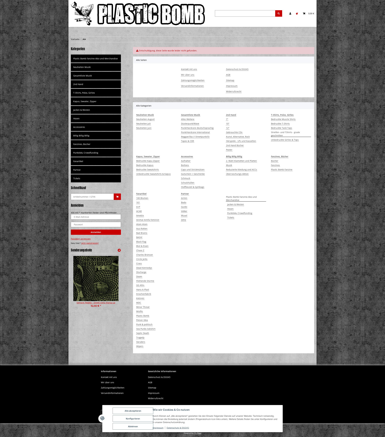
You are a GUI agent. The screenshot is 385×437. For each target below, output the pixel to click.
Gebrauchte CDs (234, 132)
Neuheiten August (145, 119)
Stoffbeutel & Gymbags (192, 187)
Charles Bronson (144, 254)
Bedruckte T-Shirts (280, 123)
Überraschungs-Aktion (237, 173)
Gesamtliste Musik (82, 75)
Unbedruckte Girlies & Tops (285, 139)
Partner (77, 169)
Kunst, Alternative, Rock (238, 136)
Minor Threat (142, 307)
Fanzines (275, 165)
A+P (138, 206)
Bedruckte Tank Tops (281, 127)
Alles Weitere (187, 119)
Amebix (140, 215)
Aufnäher (186, 160)
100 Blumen (142, 198)
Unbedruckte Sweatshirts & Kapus (153, 173)
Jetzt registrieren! (90, 243)
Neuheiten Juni (143, 127)
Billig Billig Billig (81, 135)
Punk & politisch (144, 324)
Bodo (183, 202)
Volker (184, 211)
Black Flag (141, 241)
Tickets (230, 217)
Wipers (139, 346)
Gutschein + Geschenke (193, 173)
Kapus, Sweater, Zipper (84, 101)
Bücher (274, 160)
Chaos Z (140, 250)
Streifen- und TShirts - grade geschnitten (285, 134)
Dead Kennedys (144, 267)
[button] (290, 13)
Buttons (185, 165)
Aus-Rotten (141, 228)
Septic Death (142, 333)
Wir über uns (187, 74)
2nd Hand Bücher (235, 145)
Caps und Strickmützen (193, 169)
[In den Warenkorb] (117, 196)
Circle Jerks (141, 259)
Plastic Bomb (142, 315)
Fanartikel (78, 161)
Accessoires (79, 127)
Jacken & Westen (235, 204)
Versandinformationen (192, 85)
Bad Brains (141, 232)
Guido (184, 206)
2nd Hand (78, 84)
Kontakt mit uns (189, 69)
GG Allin (140, 285)
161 (138, 202)
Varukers (140, 341)
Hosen (230, 208)
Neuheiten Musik (82, 67)
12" (227, 127)
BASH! (139, 237)
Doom (139, 276)
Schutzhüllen (187, 182)
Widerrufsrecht (233, 91)
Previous (78, 284)
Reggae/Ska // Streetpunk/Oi (195, 136)
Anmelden (96, 232)
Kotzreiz (140, 298)
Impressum (231, 85)
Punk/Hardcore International (195, 132)
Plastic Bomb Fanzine (281, 169)
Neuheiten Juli (143, 123)
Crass (139, 263)
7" (227, 119)
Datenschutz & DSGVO (237, 69)
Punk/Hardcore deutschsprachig (197, 127)
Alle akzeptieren (133, 411)
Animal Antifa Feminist (147, 219)
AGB (228, 74)
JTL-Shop (197, 433)
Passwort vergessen (81, 238)
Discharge (141, 272)
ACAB (139, 211)
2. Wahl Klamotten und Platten (241, 160)
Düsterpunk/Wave (190, 123)
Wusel (184, 215)
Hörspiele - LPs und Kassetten (241, 141)
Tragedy (140, 337)
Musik (229, 165)
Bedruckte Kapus (144, 165)
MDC (138, 302)
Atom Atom (141, 224)
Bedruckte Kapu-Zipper (148, 160)
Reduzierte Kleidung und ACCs (241, 169)
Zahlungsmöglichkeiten (193, 80)
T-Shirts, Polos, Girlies (84, 92)
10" (227, 123)
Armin (184, 198)
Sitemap (230, 80)
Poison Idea (142, 320)
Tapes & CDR (187, 141)
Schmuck (185, 178)
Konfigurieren (133, 418)
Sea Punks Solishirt (145, 328)
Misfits (139, 311)
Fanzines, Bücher (81, 144)
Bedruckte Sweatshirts (147, 169)
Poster (229, 149)
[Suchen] (278, 13)
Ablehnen (133, 426)
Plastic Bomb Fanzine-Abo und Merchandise (241, 198)
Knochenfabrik (143, 293)
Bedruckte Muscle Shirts (283, 119)
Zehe (183, 219)
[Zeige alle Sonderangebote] (119, 250)
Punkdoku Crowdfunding (239, 213)
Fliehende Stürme (145, 280)
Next (113, 284)
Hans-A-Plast (142, 289)
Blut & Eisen (142, 246)
